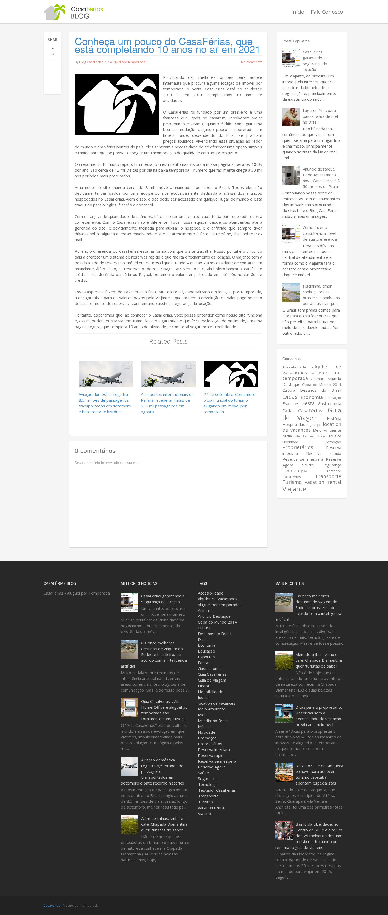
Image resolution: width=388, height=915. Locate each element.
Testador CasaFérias (217, 790)
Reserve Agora (211, 767)
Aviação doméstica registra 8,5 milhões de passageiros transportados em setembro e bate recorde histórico (152, 771)
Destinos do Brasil (320, 390)
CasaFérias (52, 905)
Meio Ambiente (327, 430)
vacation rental (323, 482)
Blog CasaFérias (91, 62)
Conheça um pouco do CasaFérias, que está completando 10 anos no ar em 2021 (168, 44)
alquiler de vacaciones (218, 598)
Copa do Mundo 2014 (321, 384)
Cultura (288, 390)
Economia (312, 397)
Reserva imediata (214, 749)
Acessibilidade (294, 367)
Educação (333, 397)
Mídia (287, 436)
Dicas (290, 396)
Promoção (332, 442)
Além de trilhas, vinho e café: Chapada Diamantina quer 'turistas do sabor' (164, 824)
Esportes (290, 403)
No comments (251, 62)
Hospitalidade (295, 424)
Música (335, 436)
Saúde (307, 465)
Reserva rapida (323, 453)
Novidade (290, 442)
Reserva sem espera (302, 459)
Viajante (294, 488)
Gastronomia (329, 403)
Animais (318, 378)
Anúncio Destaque (214, 616)
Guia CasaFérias (302, 410)
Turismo (292, 482)
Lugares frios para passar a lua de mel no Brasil (320, 116)
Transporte (328, 476)
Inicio (297, 11)
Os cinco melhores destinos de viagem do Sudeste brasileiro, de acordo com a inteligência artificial (154, 654)
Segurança (332, 465)
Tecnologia (294, 470)
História (334, 418)
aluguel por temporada (127, 62)
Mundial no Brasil (310, 436)
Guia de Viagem (311, 414)
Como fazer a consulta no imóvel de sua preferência (320, 233)
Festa (308, 403)
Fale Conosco (327, 11)
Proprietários (297, 447)
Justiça (315, 424)
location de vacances (216, 703)
